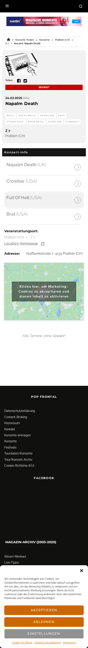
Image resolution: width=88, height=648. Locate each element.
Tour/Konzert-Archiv (18, 459)
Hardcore (55, 122)
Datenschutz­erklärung (47, 642)
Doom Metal (36, 122)
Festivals (10, 447)
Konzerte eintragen (17, 435)
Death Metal (27, 115)
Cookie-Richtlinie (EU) (19, 465)
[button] (81, 570)
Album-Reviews (15, 556)
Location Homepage (21, 243)
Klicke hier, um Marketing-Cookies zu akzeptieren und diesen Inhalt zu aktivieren (44, 291)
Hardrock (72, 122)
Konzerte (10, 441)
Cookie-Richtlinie (22, 642)
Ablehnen (43, 622)
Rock (61, 115)
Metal (11, 115)
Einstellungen (44, 634)
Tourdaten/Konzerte (18, 453)
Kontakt (9, 429)
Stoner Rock (15, 122)
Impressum (69, 642)
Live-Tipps (11, 562)
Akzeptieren (44, 610)
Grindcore (47, 115)
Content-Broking (15, 417)
